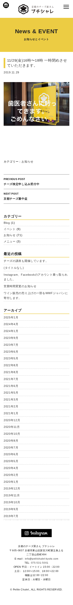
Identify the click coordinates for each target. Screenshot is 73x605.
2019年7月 (11, 516)
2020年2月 (11, 475)
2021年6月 (11, 386)
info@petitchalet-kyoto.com (41, 558)
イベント (10, 229)
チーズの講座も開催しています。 (26, 260)
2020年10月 (12, 433)
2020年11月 (12, 426)
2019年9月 (11, 509)
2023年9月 (11, 337)
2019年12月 (12, 488)
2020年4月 (11, 468)
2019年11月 (12, 495)
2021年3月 (11, 399)
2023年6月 (11, 351)
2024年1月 (11, 331)
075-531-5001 (39, 562)
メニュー (10, 241)
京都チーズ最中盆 (16, 196)
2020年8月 (11, 440)
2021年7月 (11, 379)
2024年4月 (11, 324)
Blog (7, 222)
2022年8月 (11, 365)
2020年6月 (11, 454)
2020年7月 (11, 447)
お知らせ (27, 161)
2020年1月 (11, 481)
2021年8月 (11, 372)
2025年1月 (11, 317)
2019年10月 (12, 502)
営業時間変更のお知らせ (20, 286)
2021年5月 (11, 392)
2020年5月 (11, 461)
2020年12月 (12, 420)
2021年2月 (11, 406)
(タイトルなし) (14, 267)
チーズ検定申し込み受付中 (21, 182)
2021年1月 (11, 413)
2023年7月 (11, 344)
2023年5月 (11, 358)
